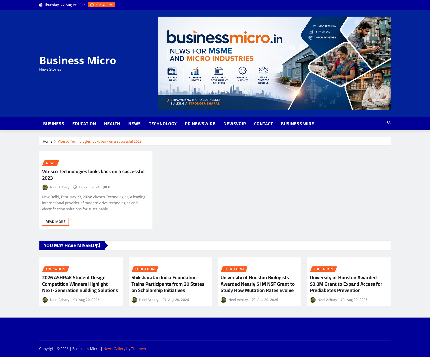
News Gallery (114, 348)
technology (163, 124)
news (134, 124)
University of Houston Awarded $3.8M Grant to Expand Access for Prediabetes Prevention (346, 284)
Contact (263, 124)
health (112, 124)
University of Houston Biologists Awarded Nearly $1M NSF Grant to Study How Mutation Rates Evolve (258, 284)
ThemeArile (140, 348)
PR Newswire (200, 124)
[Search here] (389, 122)
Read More (55, 221)
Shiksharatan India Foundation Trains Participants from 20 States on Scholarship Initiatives (167, 284)
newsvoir (235, 124)
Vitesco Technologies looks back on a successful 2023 (100, 141)
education (84, 124)
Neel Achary (59, 187)
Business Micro (77, 60)
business (53, 124)
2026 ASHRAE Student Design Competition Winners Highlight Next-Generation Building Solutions (80, 284)
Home (47, 141)
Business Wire (297, 124)
